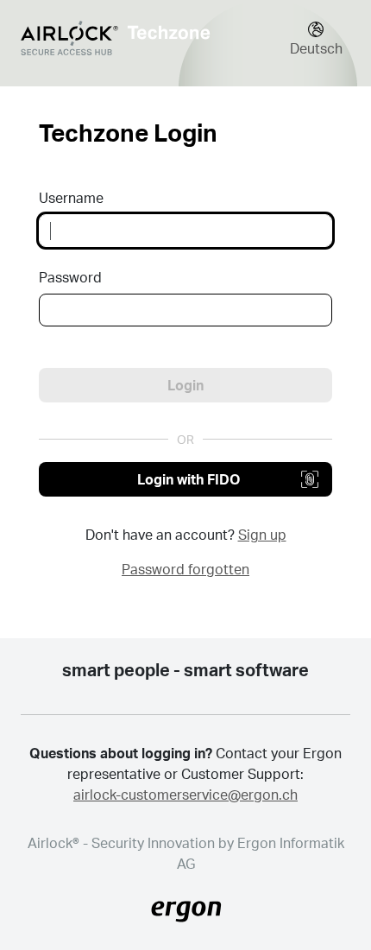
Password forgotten (185, 569)
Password (70, 277)
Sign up (262, 534)
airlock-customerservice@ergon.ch (185, 794)
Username (71, 197)
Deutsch (316, 48)
